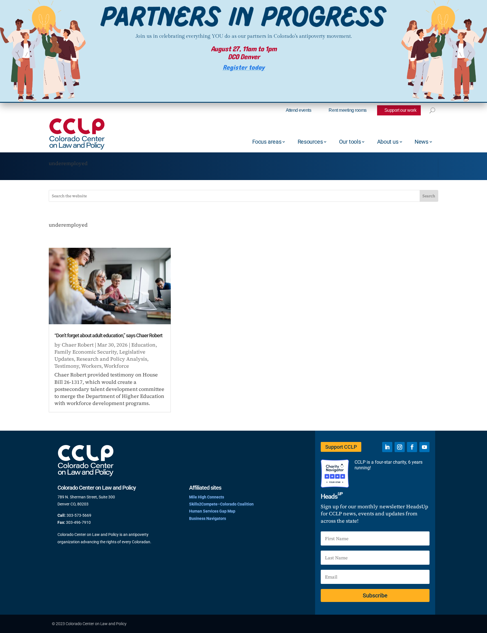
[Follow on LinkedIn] (387, 447)
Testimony (66, 365)
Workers (91, 365)
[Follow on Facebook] (412, 447)
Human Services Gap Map (212, 511)
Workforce (116, 365)
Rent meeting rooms (347, 110)
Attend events (298, 110)
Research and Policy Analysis (111, 358)
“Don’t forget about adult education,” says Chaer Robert (108, 335)
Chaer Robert (78, 344)
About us (388, 141)
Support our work (400, 110)
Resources (310, 141)
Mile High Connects (206, 497)
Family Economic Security (85, 351)
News (421, 141)
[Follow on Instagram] (400, 447)
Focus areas (267, 141)
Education (143, 344)
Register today (244, 68)
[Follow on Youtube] (424, 447)
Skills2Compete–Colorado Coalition (221, 504)
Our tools (350, 141)
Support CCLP (341, 447)
